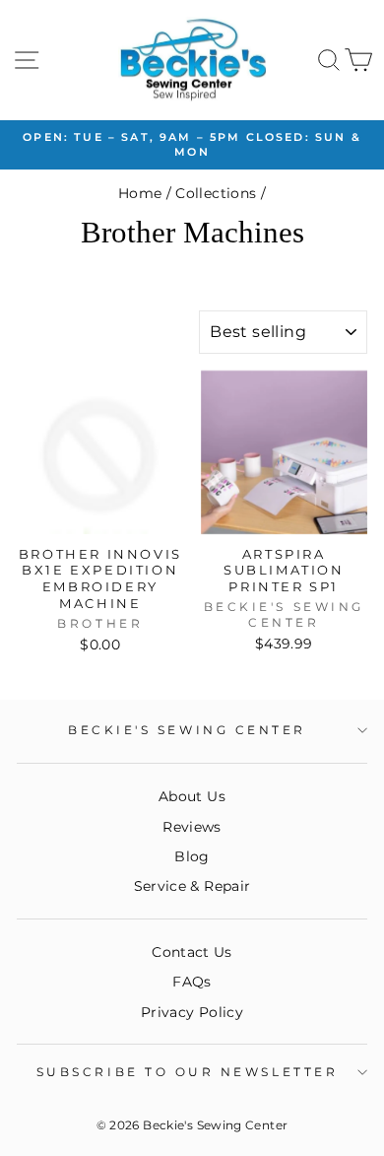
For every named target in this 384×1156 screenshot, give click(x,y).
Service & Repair (192, 886)
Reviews (192, 827)
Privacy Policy (192, 1012)
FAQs (191, 981)
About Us (192, 796)
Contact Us (192, 952)
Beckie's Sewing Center (187, 730)
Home (139, 193)
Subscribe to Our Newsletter (187, 1072)
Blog (191, 856)
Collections (215, 193)
